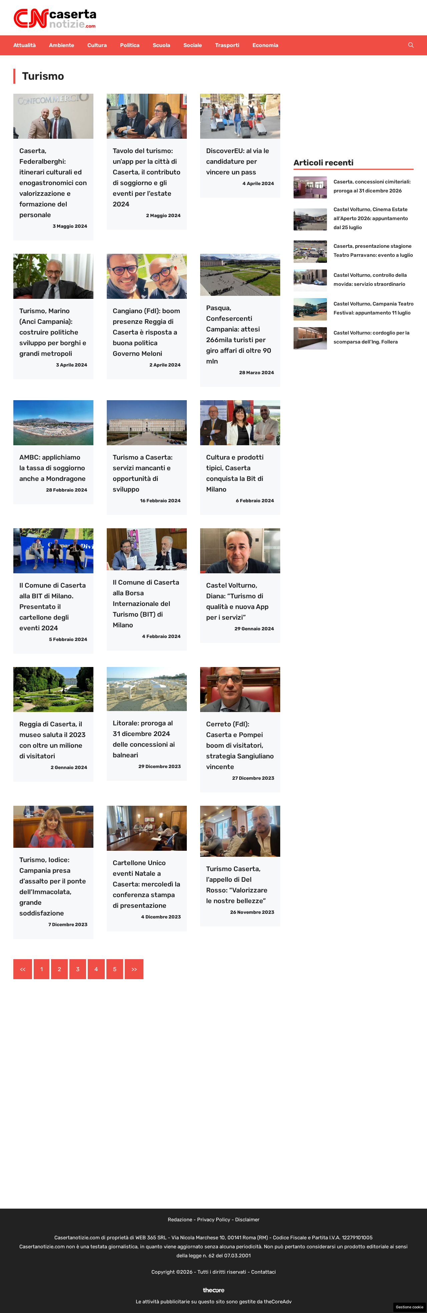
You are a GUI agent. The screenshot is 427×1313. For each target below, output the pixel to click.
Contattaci (263, 1272)
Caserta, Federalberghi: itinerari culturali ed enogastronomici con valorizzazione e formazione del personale (53, 183)
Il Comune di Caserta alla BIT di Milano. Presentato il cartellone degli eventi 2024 (52, 606)
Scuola (161, 45)
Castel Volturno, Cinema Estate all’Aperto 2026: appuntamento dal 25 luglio (371, 218)
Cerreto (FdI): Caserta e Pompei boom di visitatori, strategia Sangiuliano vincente (240, 745)
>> (134, 969)
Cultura (97, 45)
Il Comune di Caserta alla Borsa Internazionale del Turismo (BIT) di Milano (146, 603)
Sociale (192, 45)
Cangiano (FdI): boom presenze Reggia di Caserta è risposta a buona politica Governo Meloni (146, 332)
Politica (129, 45)
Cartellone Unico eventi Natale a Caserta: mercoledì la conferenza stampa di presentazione (146, 884)
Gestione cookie (409, 1307)
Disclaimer (247, 1220)
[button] (411, 45)
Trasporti (227, 45)
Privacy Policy (213, 1220)
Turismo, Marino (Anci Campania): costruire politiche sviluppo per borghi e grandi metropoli (52, 332)
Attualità (24, 45)
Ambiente (61, 45)
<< (22, 969)
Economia (265, 45)
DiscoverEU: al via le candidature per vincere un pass (237, 161)
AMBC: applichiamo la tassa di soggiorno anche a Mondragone (52, 468)
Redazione (180, 1220)
